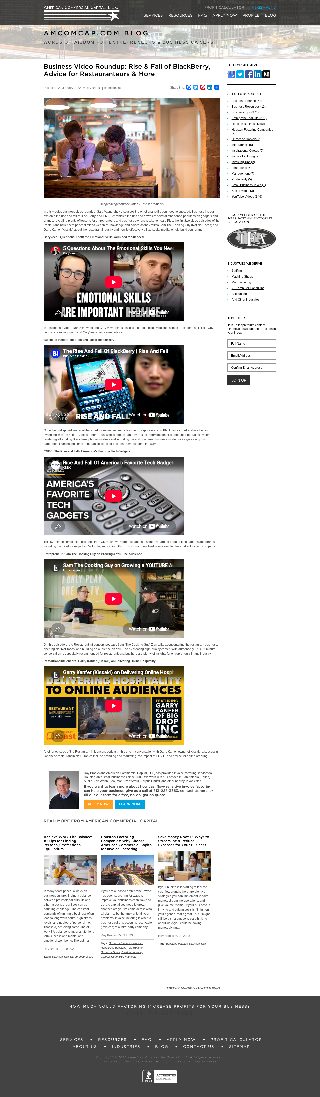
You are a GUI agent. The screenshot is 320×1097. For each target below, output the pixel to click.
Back (214, 969)
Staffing (237, 270)
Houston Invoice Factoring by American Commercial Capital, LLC (82, 13)
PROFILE (251, 15)
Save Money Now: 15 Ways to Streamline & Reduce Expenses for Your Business (183, 841)
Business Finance (120, 943)
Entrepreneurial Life (81, 956)
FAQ (202, 15)
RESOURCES (180, 15)
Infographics (242, 145)
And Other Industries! (246, 299)
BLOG (270, 15)
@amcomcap (113, 88)
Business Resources (249, 106)
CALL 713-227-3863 (160, 1013)
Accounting (239, 294)
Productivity (242, 179)
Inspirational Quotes (248, 150)
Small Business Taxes (249, 185)
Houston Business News (251, 124)
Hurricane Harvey (246, 139)
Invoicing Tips (243, 162)
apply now (98, 804)
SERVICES (153, 15)
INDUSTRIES (126, 1046)
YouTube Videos (247, 196)
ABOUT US (84, 1046)
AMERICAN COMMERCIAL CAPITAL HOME (193, 987)
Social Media (243, 191)
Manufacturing (241, 282)
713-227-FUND (263, 7)
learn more (130, 804)
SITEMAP (239, 1046)
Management (243, 173)
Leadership (242, 168)
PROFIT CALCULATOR (224, 7)
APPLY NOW (224, 15)
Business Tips (60, 956)
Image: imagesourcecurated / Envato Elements (132, 204)
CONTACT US (198, 1046)
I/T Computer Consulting (248, 288)
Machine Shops (242, 276)
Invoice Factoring (126, 956)
